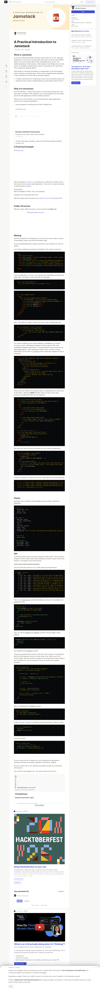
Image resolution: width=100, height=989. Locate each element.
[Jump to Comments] (6, 72)
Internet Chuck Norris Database (49, 198)
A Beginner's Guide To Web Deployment (81, 41)
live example (30, 275)
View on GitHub (39, 805)
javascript (17, 49)
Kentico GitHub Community (27, 132)
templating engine (20, 345)
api (22, 49)
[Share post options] (6, 86)
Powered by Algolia (49, 2)
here (33, 771)
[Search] (10, 2)
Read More (17, 882)
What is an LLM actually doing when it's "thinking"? (39, 944)
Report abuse (44, 905)
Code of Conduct (35, 905)
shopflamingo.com (20, 109)
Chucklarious (29, 182)
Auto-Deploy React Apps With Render (81, 35)
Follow (83, 11)
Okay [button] (11, 986)
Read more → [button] (75, 83)
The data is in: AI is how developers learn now (80, 68)
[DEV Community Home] (6, 2)
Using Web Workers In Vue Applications (81, 46)
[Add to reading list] (6, 77)
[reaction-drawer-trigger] (6, 66)
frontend (27, 49)
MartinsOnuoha (22, 787)
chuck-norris (31, 787)
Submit (19, 901)
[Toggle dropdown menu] (64, 811)
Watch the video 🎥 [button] (20, 963)
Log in (81, 2)
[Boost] (6, 81)
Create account (90, 2)
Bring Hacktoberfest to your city (30, 867)
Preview (27, 901)
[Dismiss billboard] (97, 967)
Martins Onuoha (21, 32)
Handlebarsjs (57, 249)
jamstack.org (20, 143)
